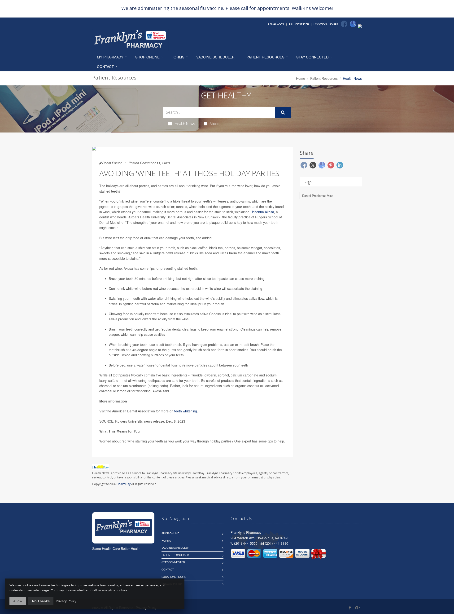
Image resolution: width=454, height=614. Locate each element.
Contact (105, 66)
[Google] (353, 24)
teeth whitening (185, 411)
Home (300, 78)
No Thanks (41, 601)
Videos (215, 123)
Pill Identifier (299, 24)
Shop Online (147, 56)
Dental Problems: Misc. (318, 195)
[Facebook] (344, 24)
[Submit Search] (283, 112)
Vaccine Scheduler (215, 56)
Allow (17, 601)
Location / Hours (326, 24)
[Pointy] (360, 25)
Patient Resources (265, 56)
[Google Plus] (357, 607)
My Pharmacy (110, 56)
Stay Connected (312, 56)
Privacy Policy (66, 601)
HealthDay (124, 484)
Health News (185, 123)
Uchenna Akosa (262, 211)
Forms (177, 56)
